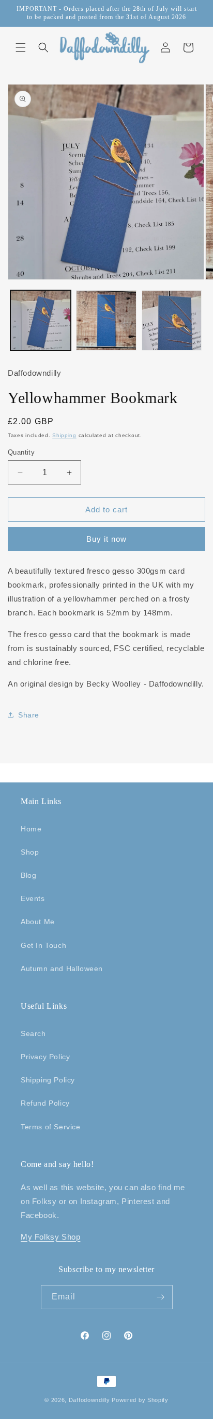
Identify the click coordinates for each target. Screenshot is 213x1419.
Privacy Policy (45, 1057)
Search (33, 1033)
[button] (20, 47)
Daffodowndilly (89, 1400)
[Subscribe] (160, 1297)
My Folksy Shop (50, 1236)
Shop (30, 852)
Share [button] (28, 715)
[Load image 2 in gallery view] (106, 320)
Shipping (64, 435)
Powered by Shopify (140, 1400)
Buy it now (106, 539)
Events (33, 898)
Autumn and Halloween (62, 968)
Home (31, 829)
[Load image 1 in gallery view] (40, 320)
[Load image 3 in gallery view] (172, 320)
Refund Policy (45, 1103)
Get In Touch (43, 945)
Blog (28, 875)
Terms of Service (51, 1127)
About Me (38, 921)
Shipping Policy (48, 1080)
